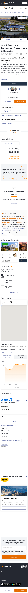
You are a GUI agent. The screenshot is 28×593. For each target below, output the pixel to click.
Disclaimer (3, 446)
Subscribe (14, 557)
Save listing (21, 18)
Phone (9, 101)
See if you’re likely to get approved (10, 440)
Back (2, 12)
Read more (4, 79)
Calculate (14, 421)
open (25, 3)
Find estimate (14, 203)
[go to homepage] (8, 8)
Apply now (4, 444)
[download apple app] (6, 584)
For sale (6, 12)
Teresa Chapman (14, 92)
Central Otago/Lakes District (17, 12)
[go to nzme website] (24, 567)
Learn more (14, 508)
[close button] (1, 3)
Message (22, 590)
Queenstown (4, 14)
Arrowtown (11, 14)
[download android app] (16, 584)
